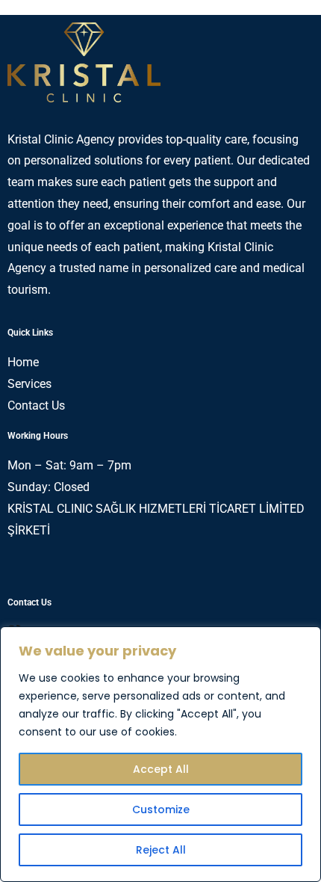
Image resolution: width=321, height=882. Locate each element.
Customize (161, 809)
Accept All (161, 769)
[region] (160, 754)
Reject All (161, 849)
